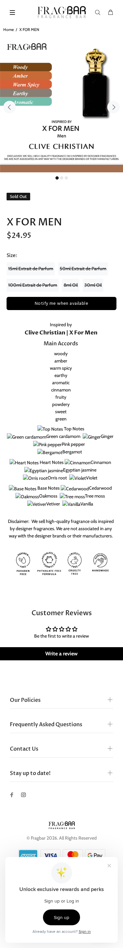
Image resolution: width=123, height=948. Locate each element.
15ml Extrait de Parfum (30, 269)
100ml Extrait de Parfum (32, 285)
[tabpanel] (61, 103)
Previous (9, 107)
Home (8, 29)
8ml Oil (71, 285)
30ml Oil (93, 285)
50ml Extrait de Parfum (83, 269)
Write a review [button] (61, 653)
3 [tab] (66, 178)
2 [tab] (61, 178)
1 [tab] (57, 178)
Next (113, 107)
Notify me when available (61, 303)
